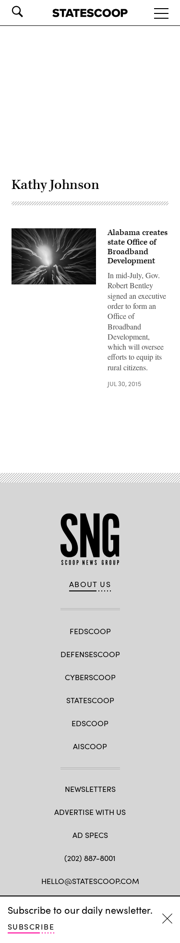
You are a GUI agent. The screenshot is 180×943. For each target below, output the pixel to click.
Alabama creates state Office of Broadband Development (138, 246)
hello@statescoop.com (90, 881)
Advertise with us (90, 812)
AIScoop (90, 746)
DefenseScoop (90, 654)
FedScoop (90, 631)
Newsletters (90, 789)
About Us (90, 584)
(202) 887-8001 (90, 858)
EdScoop (90, 723)
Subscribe (31, 926)
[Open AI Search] (31, 11)
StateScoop (90, 700)
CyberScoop (90, 677)
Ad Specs (90, 835)
